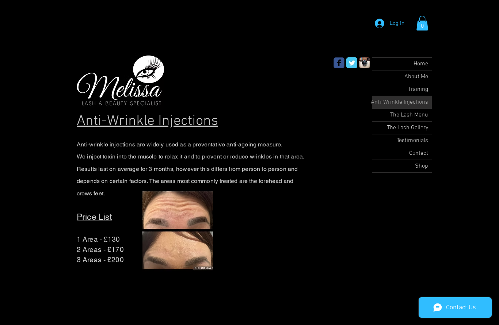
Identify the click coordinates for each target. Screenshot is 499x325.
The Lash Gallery (407, 127)
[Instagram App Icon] (364, 62)
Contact (418, 153)
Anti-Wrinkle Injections (400, 102)
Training (418, 89)
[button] (422, 23)
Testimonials (412, 140)
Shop (421, 166)
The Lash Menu (409, 115)
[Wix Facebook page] (339, 62)
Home (421, 64)
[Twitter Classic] (351, 62)
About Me (416, 76)
